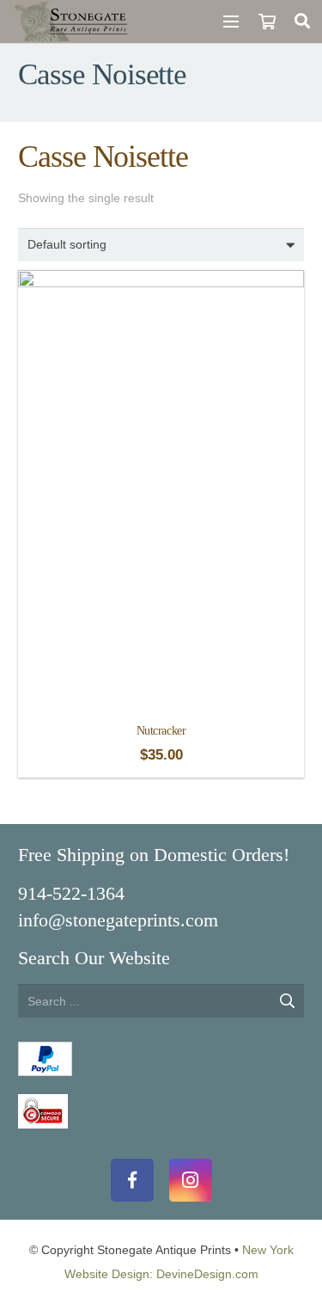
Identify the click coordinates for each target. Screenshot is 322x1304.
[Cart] (266, 21)
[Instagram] (190, 1180)
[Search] (302, 21)
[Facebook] (132, 1180)
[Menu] (231, 21)
